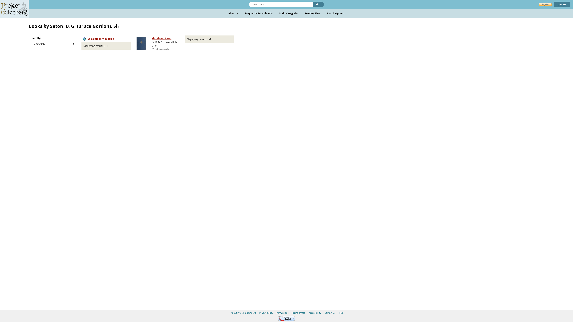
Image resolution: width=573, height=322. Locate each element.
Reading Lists (313, 13)
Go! (318, 4)
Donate (562, 4)
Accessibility (315, 312)
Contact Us (330, 312)
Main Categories (289, 13)
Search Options (335, 13)
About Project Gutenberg (243, 312)
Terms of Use (298, 312)
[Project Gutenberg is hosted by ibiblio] (286, 320)
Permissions (283, 312)
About (233, 13)
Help (341, 312)
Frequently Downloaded (259, 13)
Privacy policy (266, 312)
